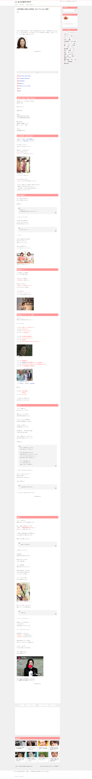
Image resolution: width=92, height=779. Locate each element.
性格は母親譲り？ (22, 80)
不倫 (71, 36)
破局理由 (70, 57)
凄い (70, 39)
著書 (72, 59)
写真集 (65, 39)
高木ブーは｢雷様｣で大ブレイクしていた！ (43, 759)
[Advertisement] (37, 20)
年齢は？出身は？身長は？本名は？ (25, 75)
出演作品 (66, 41)
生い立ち (67, 56)
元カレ (70, 37)
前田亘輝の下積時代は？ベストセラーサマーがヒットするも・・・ (31, 759)
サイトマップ (21, 4)
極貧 (73, 50)
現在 (65, 54)
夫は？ (20, 88)
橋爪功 (21, 383)
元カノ (65, 37)
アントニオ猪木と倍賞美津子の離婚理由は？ (20, 748)
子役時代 (73, 45)
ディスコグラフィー (72, 32)
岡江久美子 (26, 140)
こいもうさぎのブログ (23, 2)
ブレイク (66, 36)
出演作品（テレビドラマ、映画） (25, 85)
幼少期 (66, 48)
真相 (65, 58)
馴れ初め (66, 63)
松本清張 (23, 362)
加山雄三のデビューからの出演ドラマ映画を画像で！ (43, 748)
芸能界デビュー (21, 83)
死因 (65, 52)
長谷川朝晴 (32, 383)
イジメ (65, 32)
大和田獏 (30, 139)
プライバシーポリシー (30, 4)
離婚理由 (70, 61)
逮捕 (75, 59)
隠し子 (65, 61)
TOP (19, 771)
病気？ (20, 90)
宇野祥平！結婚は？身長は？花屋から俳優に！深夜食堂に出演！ (54, 759)
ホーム (16, 4)
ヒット (73, 34)
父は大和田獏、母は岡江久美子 (24, 78)
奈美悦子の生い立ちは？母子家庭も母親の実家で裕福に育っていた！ (54, 748)
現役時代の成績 (71, 54)
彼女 (74, 48)
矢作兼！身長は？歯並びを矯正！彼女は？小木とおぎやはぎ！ (20, 759)
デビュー (66, 34)
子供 (69, 45)
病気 (73, 56)
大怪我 (65, 43)
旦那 (70, 50)
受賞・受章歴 (73, 41)
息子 (65, 50)
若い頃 (66, 59)
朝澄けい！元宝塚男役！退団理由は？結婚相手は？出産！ (24, 766)
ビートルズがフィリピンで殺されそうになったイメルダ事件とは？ (31, 748)
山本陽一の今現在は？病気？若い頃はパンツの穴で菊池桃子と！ (49, 766)
